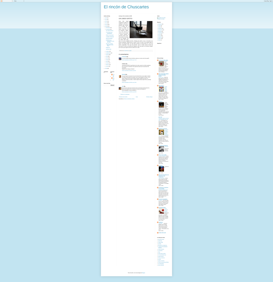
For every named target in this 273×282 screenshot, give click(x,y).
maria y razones (161, 260)
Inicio (137, 96)
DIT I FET (160, 117)
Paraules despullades (163, 199)
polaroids (160, 37)
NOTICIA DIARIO (109, 38)
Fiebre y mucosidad (110, 35)
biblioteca (160, 24)
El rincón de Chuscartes (126, 6)
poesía (159, 35)
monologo (160, 32)
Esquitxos (161, 165)
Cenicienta (124, 56)
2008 (106, 68)
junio (107, 57)
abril (107, 61)
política (159, 38)
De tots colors (161, 77)
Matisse (166, 61)
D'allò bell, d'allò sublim (163, 60)
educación (160, 29)
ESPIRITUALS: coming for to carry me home (110, 41)
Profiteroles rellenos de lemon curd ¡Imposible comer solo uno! (164, 119)
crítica (159, 26)
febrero (107, 64)
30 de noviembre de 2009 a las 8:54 (129, 70)
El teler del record (162, 232)
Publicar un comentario (125, 94)
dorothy (159, 243)
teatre (159, 40)
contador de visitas (160, 18)
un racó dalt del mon (162, 254)
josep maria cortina (162, 253)
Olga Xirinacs (161, 85)
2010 (106, 24)
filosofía (159, 31)
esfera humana (161, 249)
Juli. (123, 86)
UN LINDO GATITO (109, 30)
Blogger (143, 272)
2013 (106, 19)
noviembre (108, 29)
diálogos (160, 28)
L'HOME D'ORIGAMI (110, 36)
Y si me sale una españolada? (109, 33)
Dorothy (123, 74)
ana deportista (161, 263)
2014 (106, 17)
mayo (107, 59)
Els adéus (160, 200)
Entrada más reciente (123, 96)
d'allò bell (160, 240)
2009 (106, 26)
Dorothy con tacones (163, 128)
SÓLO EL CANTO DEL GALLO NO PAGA (109, 44)
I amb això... (161, 223)
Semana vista (108, 49)
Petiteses (160, 101)
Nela (159, 252)
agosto (107, 54)
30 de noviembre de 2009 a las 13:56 (129, 82)
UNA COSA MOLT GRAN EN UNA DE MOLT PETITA (163, 75)
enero (107, 66)
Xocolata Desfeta (162, 207)
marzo (107, 62)
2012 (106, 21)
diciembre (108, 27)
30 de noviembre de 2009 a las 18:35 (129, 91)
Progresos (108, 47)
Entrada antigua (149, 96)
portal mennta (161, 256)
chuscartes (113, 79)
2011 (106, 22)
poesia (159, 34)
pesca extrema (161, 265)
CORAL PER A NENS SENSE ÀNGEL (166, 88)
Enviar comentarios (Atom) (129, 98)
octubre (107, 51)
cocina (159, 25)
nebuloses (161, 222)
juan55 (159, 259)
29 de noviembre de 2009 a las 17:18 (129, 59)
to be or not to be (161, 257)
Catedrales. (166, 146)
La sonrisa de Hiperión (163, 145)
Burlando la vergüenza (162, 245)
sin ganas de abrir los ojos (163, 189)
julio (107, 56)
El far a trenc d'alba (162, 154)
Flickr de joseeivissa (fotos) (163, 262)
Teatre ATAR (160, 242)
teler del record (161, 239)
